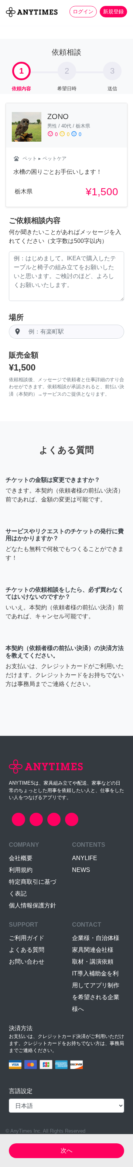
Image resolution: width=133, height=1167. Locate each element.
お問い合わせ (26, 961)
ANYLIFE (84, 858)
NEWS (81, 870)
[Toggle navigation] (10, 24)
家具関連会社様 (92, 950)
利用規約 (21, 870)
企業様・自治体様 (95, 938)
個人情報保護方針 (32, 905)
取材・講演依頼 (92, 961)
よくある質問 (26, 950)
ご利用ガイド (26, 938)
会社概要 (21, 858)
